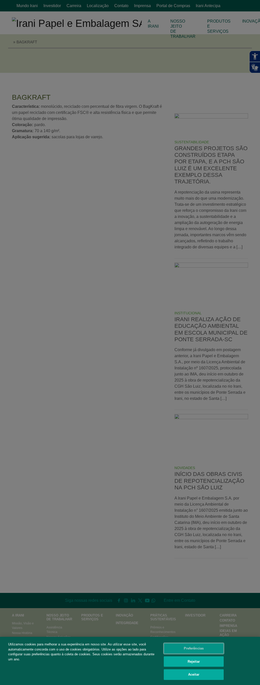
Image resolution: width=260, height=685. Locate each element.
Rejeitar (194, 661)
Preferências (194, 648)
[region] (130, 661)
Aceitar (193, 674)
